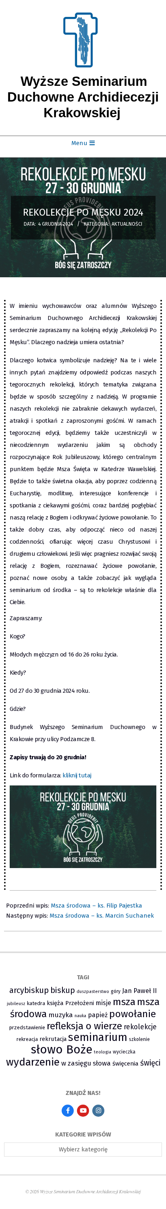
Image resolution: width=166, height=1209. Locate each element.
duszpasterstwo (93, 991)
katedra (36, 1003)
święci (150, 1063)
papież (98, 1015)
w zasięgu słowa (86, 1063)
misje (103, 1003)
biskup (62, 990)
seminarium (97, 1037)
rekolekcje (140, 1027)
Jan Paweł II (139, 991)
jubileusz (16, 1003)
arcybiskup (29, 990)
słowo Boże (61, 1050)
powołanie (132, 1014)
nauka (80, 1015)
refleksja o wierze (84, 1026)
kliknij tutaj (76, 775)
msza (124, 1002)
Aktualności (127, 224)
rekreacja (27, 1039)
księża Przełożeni (70, 1003)
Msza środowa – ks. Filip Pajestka (96, 905)
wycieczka (124, 1052)
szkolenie (139, 1039)
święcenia (125, 1063)
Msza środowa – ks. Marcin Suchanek (102, 915)
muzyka (60, 1015)
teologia (102, 1052)
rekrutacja (52, 1039)
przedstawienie (27, 1027)
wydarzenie (33, 1062)
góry (115, 991)
